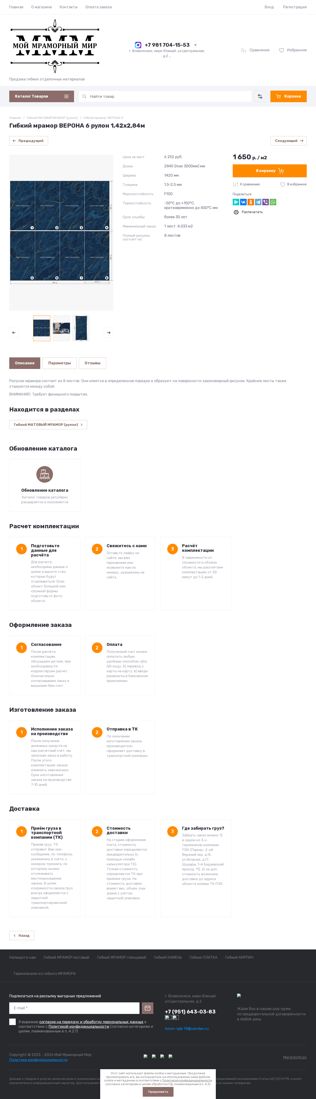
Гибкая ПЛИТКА (203, 957)
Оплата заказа (98, 7)
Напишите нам (22, 957)
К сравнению (250, 184)
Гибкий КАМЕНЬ (168, 957)
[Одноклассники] (251, 202)
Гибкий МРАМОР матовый (66, 957)
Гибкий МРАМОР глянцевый (121, 957)
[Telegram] (258, 202)
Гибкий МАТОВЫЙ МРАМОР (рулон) (52, 118)
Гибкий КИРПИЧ (239, 957)
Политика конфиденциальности (38, 1060)
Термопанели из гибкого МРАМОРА (44, 973)
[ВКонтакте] (243, 202)
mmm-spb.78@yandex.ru (187, 1028)
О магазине (41, 7)
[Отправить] (147, 1008)
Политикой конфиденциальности (79, 1026)
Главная (16, 7)
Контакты (68, 7)
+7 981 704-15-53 (167, 45)
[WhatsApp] (273, 202)
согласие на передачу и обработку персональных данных (91, 1022)
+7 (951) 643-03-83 (190, 1012)
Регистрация (295, 7)
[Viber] (265, 202)
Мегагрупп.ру (295, 1057)
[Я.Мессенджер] (236, 202)
